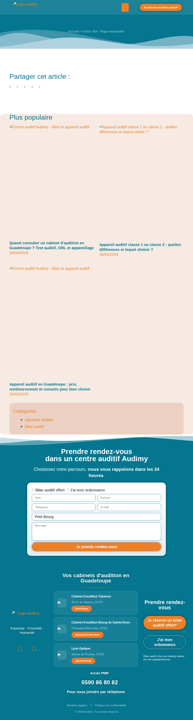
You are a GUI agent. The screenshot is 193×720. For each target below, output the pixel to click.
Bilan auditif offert (50, 490)
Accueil (73, 31)
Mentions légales (77, 705)
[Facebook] (20, 648)
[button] (125, 7)
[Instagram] (34, 648)
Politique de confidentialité (110, 705)
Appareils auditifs (39, 420)
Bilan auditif (34, 427)
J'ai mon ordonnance (87, 490)
